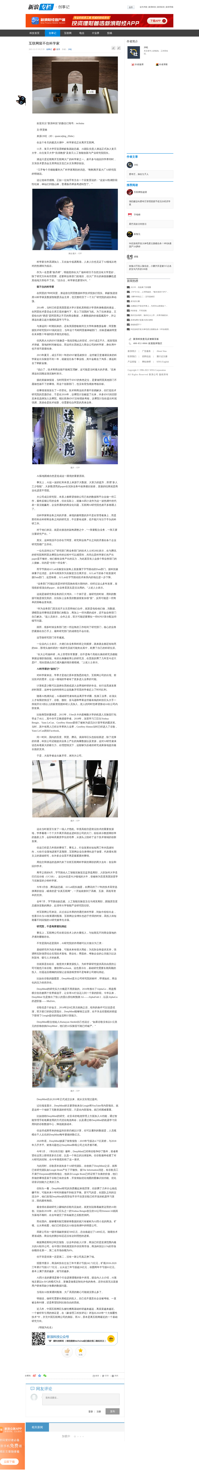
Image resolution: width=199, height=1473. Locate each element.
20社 (70, 49)
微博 (58, 49)
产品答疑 (132, 362)
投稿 (109, 33)
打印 (107, 1376)
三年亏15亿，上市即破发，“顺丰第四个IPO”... (149, 292)
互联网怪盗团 (140, 192)
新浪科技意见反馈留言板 (146, 339)
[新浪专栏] (40, 6)
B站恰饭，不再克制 (138, 311)
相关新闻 (37, 1427)
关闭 (116, 1376)
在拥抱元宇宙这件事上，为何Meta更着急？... (148, 306)
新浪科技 (152, 7)
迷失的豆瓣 (135, 301)
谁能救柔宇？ (136, 325)
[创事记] (63, 6)
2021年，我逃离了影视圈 (140, 287)
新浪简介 (132, 351)
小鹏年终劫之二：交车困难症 (142, 297)
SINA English (163, 362)
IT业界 (95, 33)
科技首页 (34, 33)
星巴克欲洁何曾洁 (137, 224)
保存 (97, 1376)
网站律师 (146, 362)
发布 (112, 1411)
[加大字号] (119, 48)
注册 (99, 1411)
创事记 (52, 33)
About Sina (162, 351)
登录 (90, 1411)
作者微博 (139, 64)
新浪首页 (161, 7)
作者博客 (163, 64)
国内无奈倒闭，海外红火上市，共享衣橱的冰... (149, 315)
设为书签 (143, 7)
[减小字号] (113, 48)
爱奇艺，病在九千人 (139, 174)
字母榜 (137, 215)
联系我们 (132, 356)
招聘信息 (146, 356)
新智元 (137, 234)
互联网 (68, 33)
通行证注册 (162, 356)
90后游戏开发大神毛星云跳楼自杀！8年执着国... (150, 329)
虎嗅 (136, 257)
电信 (81, 33)
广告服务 (146, 351)
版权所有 (163, 374)
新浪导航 (169, 7)
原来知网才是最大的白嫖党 (141, 320)
